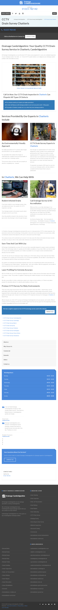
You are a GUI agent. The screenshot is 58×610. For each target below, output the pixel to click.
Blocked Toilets (6, 562)
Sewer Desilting (6, 565)
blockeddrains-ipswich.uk (37, 592)
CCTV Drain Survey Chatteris (11, 328)
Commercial (7, 351)
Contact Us (49, 311)
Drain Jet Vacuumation (36, 501)
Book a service (6, 13)
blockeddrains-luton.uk (36, 582)
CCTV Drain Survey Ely (9, 325)
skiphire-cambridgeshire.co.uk (38, 552)
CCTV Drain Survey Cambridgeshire (12, 318)
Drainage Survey (35, 518)
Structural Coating (35, 528)
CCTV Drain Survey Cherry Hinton (12, 333)
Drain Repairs (34, 508)
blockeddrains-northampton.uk (38, 575)
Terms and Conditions (12, 605)
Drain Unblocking (35, 512)
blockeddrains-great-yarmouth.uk (39, 585)
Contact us (6, 364)
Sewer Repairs (6, 578)
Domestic (6, 355)
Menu (54, 13)
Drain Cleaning (34, 495)
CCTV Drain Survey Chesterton (11, 335)
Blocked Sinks (5, 558)
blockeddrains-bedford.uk (37, 578)
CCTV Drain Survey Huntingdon (11, 330)
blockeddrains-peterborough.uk (38, 572)
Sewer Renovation (6, 582)
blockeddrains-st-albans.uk (9, 592)
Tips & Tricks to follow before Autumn (29, 88)
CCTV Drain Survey (35, 515)
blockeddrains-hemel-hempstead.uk (39, 535)
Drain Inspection (35, 498)
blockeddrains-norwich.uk (37, 588)
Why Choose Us (8, 346)
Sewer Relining (6, 575)
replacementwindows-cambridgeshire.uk (41, 565)
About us (6, 342)
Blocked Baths (6, 548)
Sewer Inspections (7, 568)
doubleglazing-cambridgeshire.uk (39, 558)
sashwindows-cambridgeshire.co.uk (39, 548)
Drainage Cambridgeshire (15, 496)
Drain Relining (34, 505)
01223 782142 (10, 30)
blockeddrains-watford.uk (37, 538)
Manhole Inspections (36, 525)
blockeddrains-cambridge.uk (38, 568)
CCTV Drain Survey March (10, 323)
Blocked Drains (6, 552)
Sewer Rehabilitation (7, 585)
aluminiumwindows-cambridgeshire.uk (40, 555)
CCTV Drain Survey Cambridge (11, 320)
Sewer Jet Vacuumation (8, 572)
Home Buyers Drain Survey (37, 522)
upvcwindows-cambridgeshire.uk (39, 562)
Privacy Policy (20, 605)
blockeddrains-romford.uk (8, 595)
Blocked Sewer (6, 555)
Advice (5, 359)
